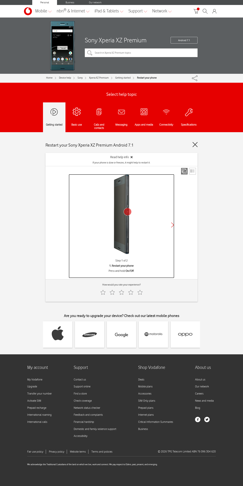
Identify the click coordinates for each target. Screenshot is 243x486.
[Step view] (184, 171)
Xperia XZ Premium (99, 77)
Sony (80, 77)
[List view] (192, 171)
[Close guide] (195, 144)
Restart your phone (147, 77)
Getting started (123, 77)
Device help (65, 77)
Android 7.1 (184, 40)
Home (49, 77)
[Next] (172, 224)
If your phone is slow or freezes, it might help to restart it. (121, 162)
